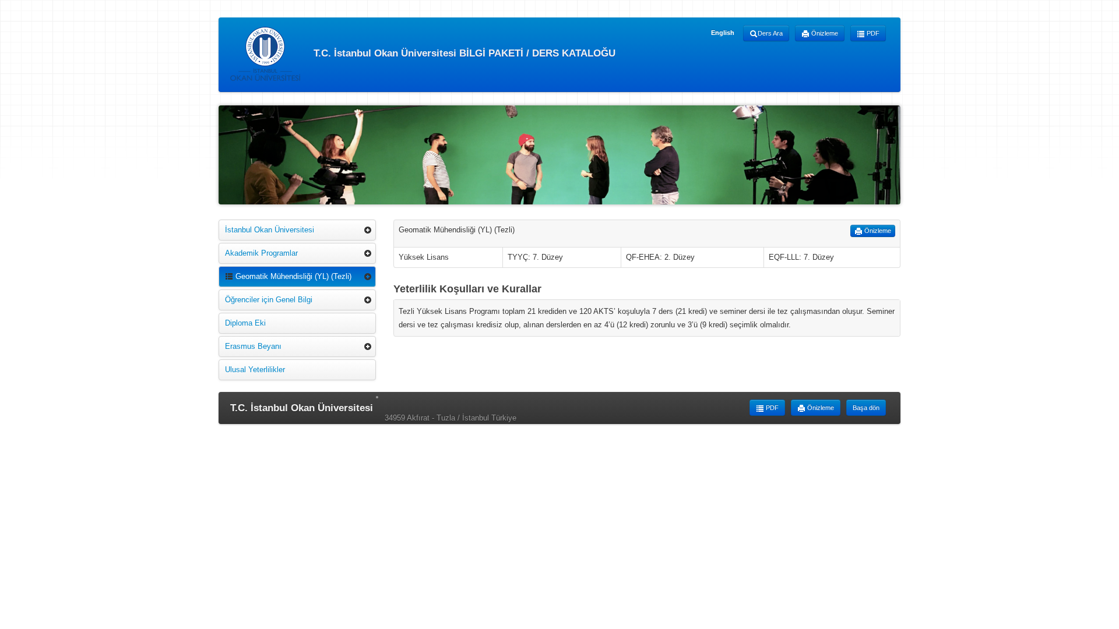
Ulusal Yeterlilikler (255, 369)
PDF (872, 33)
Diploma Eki (245, 323)
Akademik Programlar (261, 253)
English (722, 32)
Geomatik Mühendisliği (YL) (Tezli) (292, 276)
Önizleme (824, 33)
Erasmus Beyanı (253, 346)
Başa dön (866, 407)
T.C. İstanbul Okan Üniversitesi (301, 408)
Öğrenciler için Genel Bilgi (268, 299)
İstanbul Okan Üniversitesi (269, 229)
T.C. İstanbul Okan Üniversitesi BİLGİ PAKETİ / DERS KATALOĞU (463, 52)
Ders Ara (770, 33)
